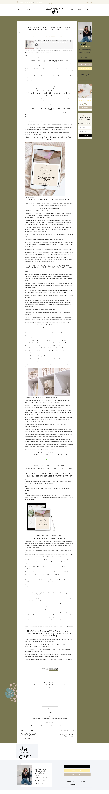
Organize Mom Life (58, 36)
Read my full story (43, 780)
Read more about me (85, 53)
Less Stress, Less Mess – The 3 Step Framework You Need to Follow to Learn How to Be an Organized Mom (66, 733)
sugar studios (65, 791)
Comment (49, 687)
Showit (70, 791)
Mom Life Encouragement (40, 36)
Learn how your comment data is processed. (58, 725)
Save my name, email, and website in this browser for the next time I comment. (49, 718)
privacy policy (56, 791)
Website (50, 712)
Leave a (49, 668)
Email (49, 708)
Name (49, 704)
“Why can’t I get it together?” (49, 121)
